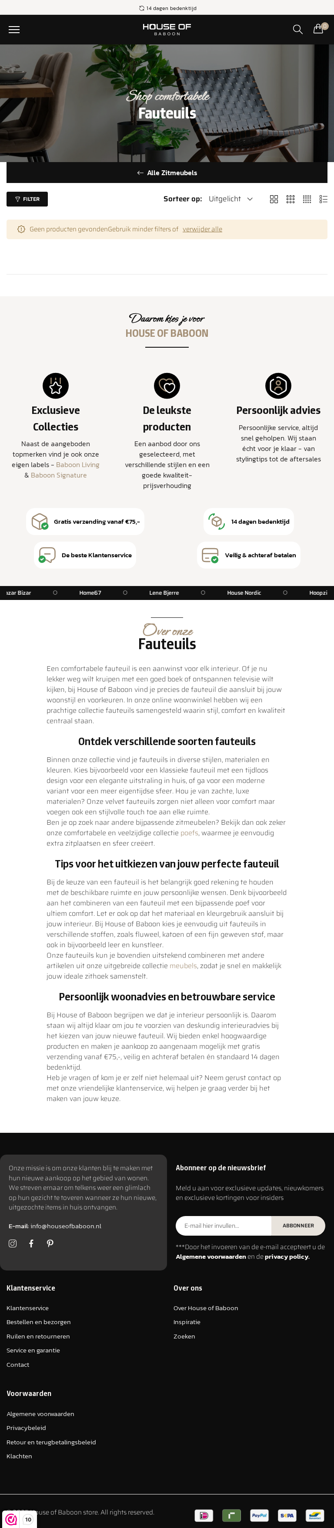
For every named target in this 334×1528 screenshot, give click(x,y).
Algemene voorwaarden (40, 1414)
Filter (31, 199)
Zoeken (184, 1336)
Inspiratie (187, 1322)
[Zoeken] (298, 29)
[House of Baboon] (167, 29)
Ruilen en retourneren (38, 1336)
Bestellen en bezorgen (39, 1322)
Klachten (19, 1456)
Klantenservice (28, 1308)
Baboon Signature (59, 475)
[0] (318, 28)
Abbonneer (298, 1225)
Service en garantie (33, 1350)
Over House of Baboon (206, 1308)
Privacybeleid (26, 1428)
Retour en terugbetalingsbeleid (51, 1442)
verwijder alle (202, 229)
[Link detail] (13, 1244)
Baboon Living (78, 464)
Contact (18, 1364)
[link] (95, 593)
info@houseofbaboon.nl (55, 1226)
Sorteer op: (183, 198)
